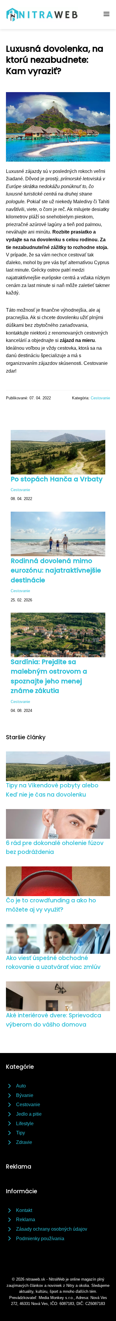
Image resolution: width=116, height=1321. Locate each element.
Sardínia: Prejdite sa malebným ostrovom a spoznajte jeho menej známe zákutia (49, 676)
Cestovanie (100, 398)
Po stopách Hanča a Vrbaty (57, 479)
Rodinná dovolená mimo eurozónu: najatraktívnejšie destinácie (56, 570)
